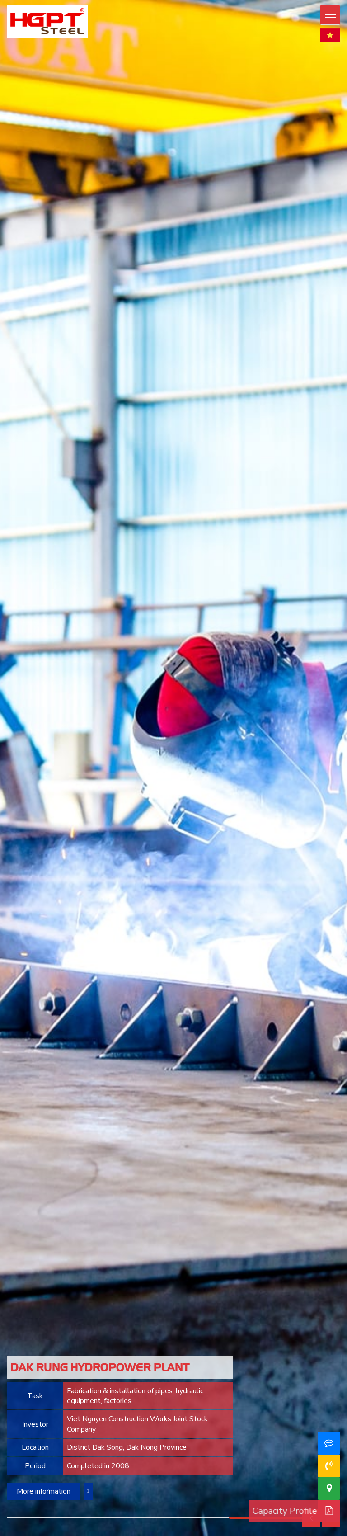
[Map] (329, 1488)
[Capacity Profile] (329, 1511)
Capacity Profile (276, 1511)
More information (43, 1491)
